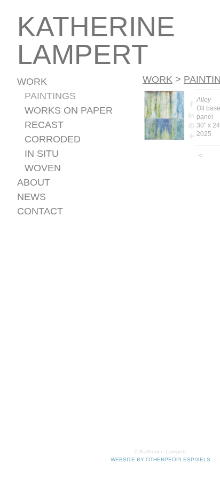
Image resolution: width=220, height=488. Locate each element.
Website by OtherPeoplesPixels (160, 459)
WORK (32, 81)
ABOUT (33, 182)
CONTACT (40, 211)
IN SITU (42, 153)
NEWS (31, 196)
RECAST (44, 124)
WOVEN (43, 168)
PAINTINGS (50, 96)
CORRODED (53, 139)
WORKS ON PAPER (69, 110)
